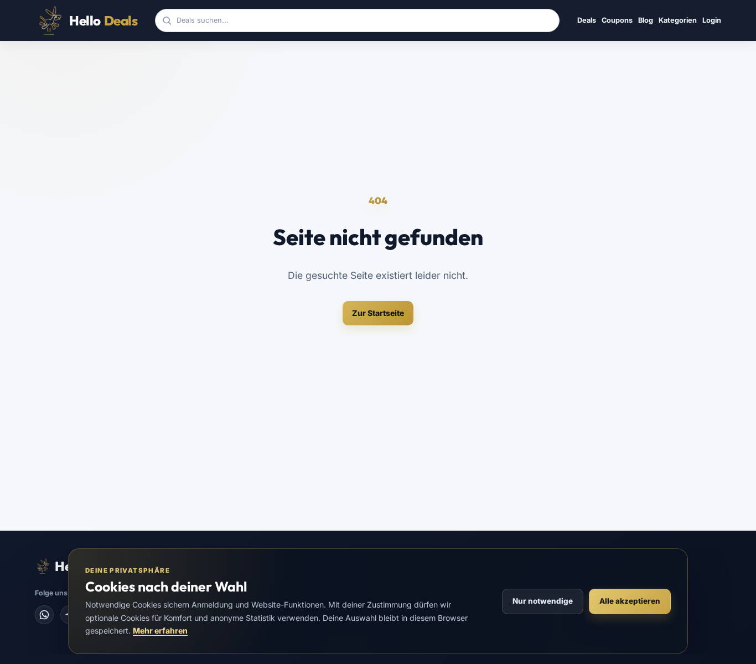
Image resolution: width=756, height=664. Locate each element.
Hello (103, 20)
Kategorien (678, 20)
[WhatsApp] (44, 614)
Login (711, 20)
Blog (645, 20)
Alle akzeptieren (629, 600)
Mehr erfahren (160, 630)
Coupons (617, 20)
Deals (586, 20)
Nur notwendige (542, 600)
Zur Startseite (378, 313)
